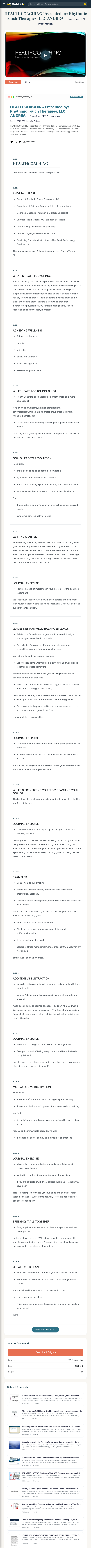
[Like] (11, 142)
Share (27, 82)
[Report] (20, 142)
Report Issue (79, 82)
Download (13, 82)
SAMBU (18, 4)
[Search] (85, 4)
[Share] (16, 142)
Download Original (46, 1352)
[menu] (4, 4)
